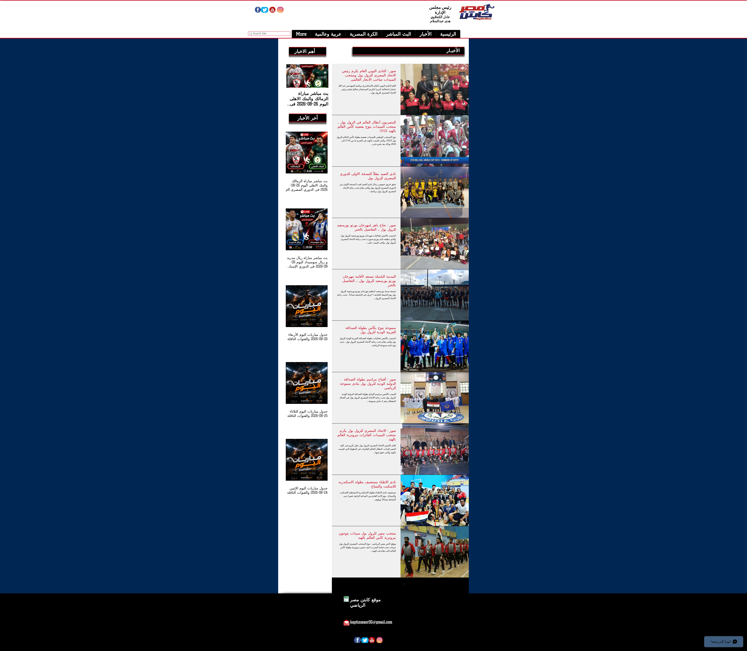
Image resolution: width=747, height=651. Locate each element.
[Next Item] (292, 76)
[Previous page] (412, 584)
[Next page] (388, 584)
